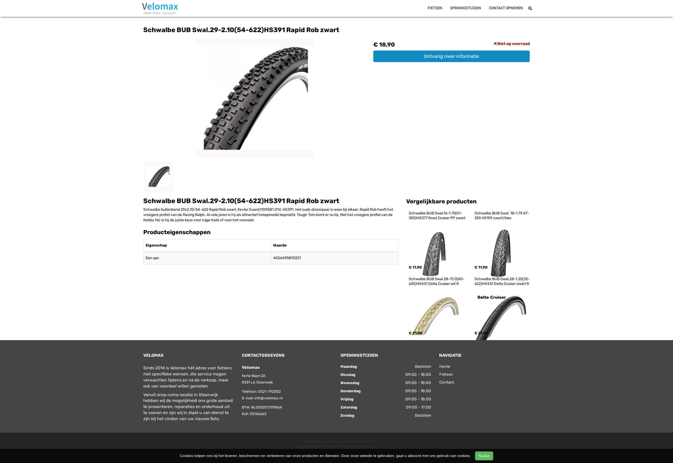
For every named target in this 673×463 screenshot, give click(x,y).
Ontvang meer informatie (451, 56)
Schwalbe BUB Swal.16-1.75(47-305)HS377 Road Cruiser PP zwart (437, 215)
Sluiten (484, 456)
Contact (446, 382)
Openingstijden (465, 8)
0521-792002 (269, 391)
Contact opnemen (506, 8)
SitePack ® (365, 442)
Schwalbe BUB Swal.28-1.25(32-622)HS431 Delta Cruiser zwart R (502, 281)
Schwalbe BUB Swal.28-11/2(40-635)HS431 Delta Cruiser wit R (437, 281)
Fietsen (435, 8)
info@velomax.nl (268, 398)
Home (444, 366)
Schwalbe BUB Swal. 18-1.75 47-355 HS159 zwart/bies (502, 215)
